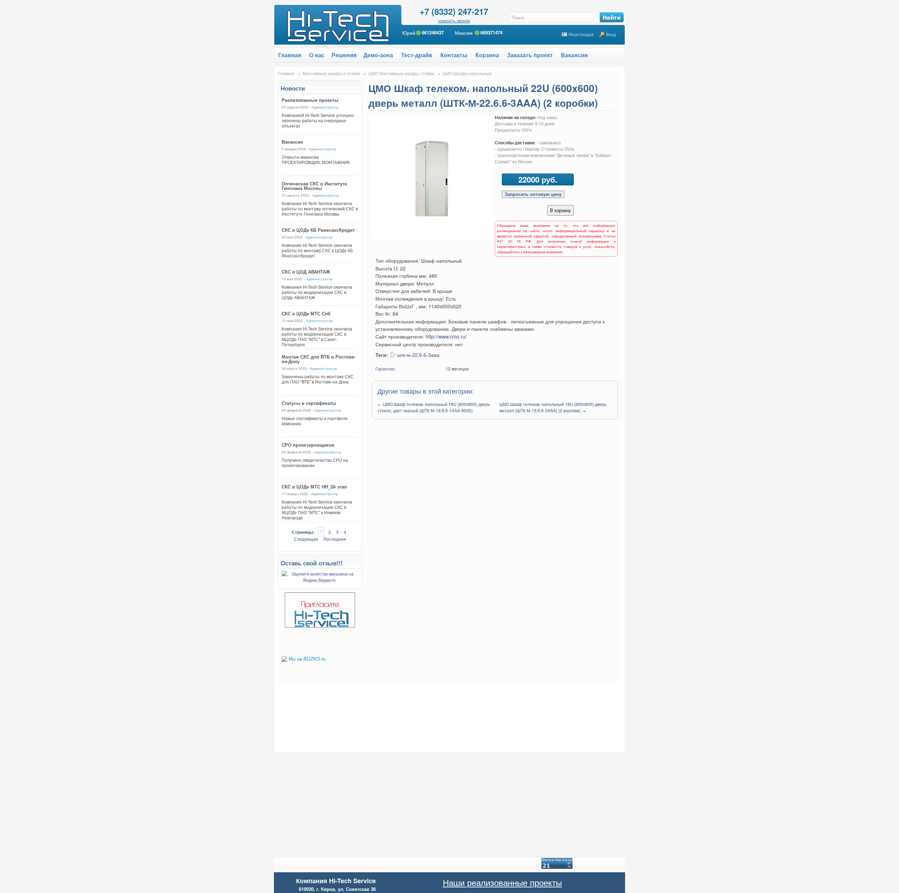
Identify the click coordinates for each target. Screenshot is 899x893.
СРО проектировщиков (308, 444)
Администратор (325, 107)
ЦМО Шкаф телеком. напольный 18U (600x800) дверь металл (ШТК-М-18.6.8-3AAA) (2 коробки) (552, 407)
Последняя (334, 539)
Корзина (487, 55)
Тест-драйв (416, 55)
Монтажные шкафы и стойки (331, 73)
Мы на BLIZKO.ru (307, 659)
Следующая (306, 539)
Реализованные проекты (310, 100)
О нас (316, 55)
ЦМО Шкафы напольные (467, 73)
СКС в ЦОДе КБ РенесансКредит (318, 229)
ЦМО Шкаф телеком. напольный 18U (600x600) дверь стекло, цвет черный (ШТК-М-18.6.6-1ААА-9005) (434, 407)
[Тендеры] (320, 626)
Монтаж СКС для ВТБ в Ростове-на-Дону (318, 359)
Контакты (453, 55)
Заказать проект (530, 55)
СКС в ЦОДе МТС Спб (306, 313)
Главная (286, 73)
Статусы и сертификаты (309, 403)
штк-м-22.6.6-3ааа (418, 354)
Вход (611, 34)
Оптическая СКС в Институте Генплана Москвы (314, 185)
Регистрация (581, 34)
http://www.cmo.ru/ (446, 336)
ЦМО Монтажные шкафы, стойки (401, 73)
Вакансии (574, 55)
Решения (344, 55)
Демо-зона (378, 55)
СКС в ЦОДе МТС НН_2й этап (314, 486)
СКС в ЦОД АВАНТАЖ (306, 271)
